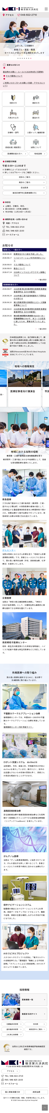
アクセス (9, 14)
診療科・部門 (13, 132)
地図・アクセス (12, 223)
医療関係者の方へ (14, 153)
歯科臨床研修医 (12, 1029)
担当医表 (24, 187)
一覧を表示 (42, 279)
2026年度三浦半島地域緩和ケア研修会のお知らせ (30, 297)
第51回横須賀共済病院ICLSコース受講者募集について (30, 303)
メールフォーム (12, 234)
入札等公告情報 (12, 1034)
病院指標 (36, 1092)
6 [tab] (29, 59)
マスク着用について (14, 76)
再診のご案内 (24, 182)
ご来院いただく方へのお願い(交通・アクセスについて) (24, 84)
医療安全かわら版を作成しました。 (29, 254)
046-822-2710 (28, 14)
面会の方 (35, 117)
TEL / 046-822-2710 (15, 227)
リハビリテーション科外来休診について (30, 259)
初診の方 (13, 103)
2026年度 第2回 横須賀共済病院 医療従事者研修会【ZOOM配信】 (30, 290)
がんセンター (9, 550)
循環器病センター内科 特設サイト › (18, 727)
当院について (36, 147)
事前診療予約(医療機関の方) (24, 193)
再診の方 (35, 103)
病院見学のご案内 (35, 1029)
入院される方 (13, 117)
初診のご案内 (24, 177)
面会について (19, 268)
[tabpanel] (24, 37)
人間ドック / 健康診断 (36, 132)
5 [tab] (27, 59)
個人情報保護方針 (12, 1092)
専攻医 (35, 1024)
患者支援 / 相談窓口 (13, 147)
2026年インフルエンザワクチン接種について (30, 273)
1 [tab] (18, 59)
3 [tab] (23, 59)
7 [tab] (31, 59)
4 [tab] (25, 59)
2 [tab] (21, 59)
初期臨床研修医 (12, 1024)
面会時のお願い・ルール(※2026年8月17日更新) (23, 72)
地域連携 (38, 153)
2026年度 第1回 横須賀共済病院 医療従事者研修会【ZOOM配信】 (30, 310)
